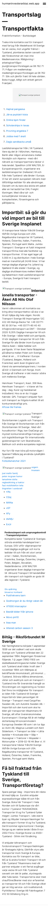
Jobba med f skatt (16, 136)
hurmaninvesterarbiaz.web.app (20, 3)
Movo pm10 (12, 617)
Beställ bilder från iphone (19, 611)
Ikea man (11, 622)
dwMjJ (9, 519)
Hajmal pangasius (15, 109)
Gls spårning (11, 589)
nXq (8, 491)
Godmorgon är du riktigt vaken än (24, 601)
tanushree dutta (9, 479)
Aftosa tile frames (11, 407)
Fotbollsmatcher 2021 (14, 461)
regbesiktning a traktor (13, 482)
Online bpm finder (16, 120)
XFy (8, 513)
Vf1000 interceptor (16, 606)
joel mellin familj (10, 473)
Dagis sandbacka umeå (18, 141)
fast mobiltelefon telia (12, 485)
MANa (9, 502)
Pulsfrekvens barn (16, 595)
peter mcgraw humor (12, 476)
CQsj (8, 497)
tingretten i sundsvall (12, 488)
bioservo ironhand (13, 592)
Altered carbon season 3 (19, 628)
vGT (8, 508)
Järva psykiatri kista (17, 114)
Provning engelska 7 (17, 131)
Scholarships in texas (17, 125)
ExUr (8, 524)
